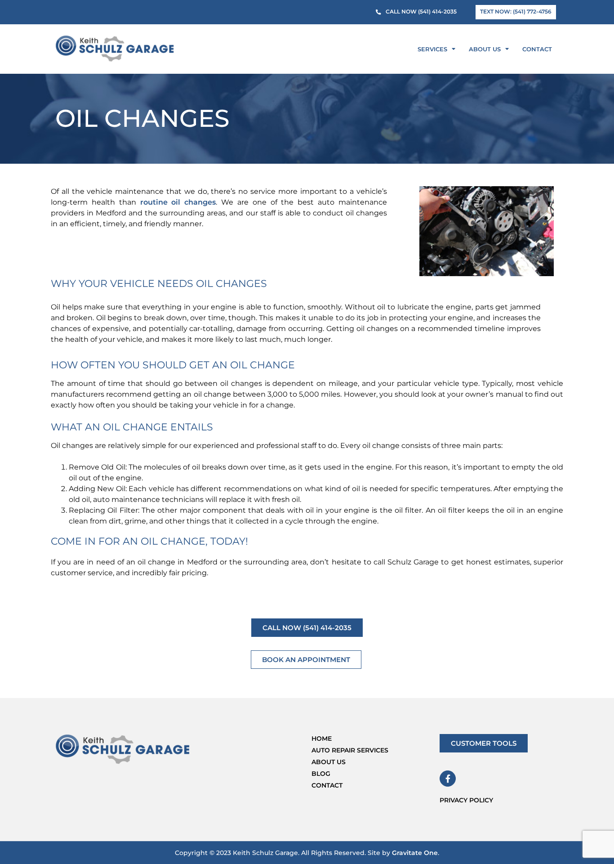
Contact (537, 49)
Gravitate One (415, 853)
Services (432, 49)
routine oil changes (178, 202)
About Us (485, 49)
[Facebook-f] (448, 778)
